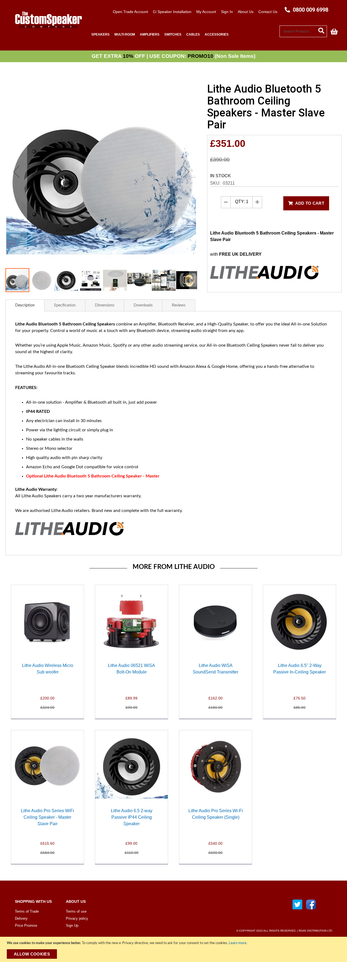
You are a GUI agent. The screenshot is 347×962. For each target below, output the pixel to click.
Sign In (227, 12)
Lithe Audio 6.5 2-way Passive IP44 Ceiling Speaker (131, 817)
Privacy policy (77, 918)
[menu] (184, 35)
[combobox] (303, 31)
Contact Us (267, 12)
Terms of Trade (27, 911)
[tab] (24, 305)
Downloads (143, 305)
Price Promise (26, 925)
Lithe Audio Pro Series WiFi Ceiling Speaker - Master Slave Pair (47, 817)
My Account (206, 12)
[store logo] (46, 31)
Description (25, 305)
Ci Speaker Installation (172, 12)
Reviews (178, 305)
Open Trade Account (130, 12)
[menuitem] (100, 35)
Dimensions (104, 305)
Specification (65, 305)
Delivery (21, 918)
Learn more (237, 943)
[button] (16, 172)
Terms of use (76, 911)
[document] (174, 949)
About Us (245, 12)
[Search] (322, 30)
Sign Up (72, 925)
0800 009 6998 (309, 10)
